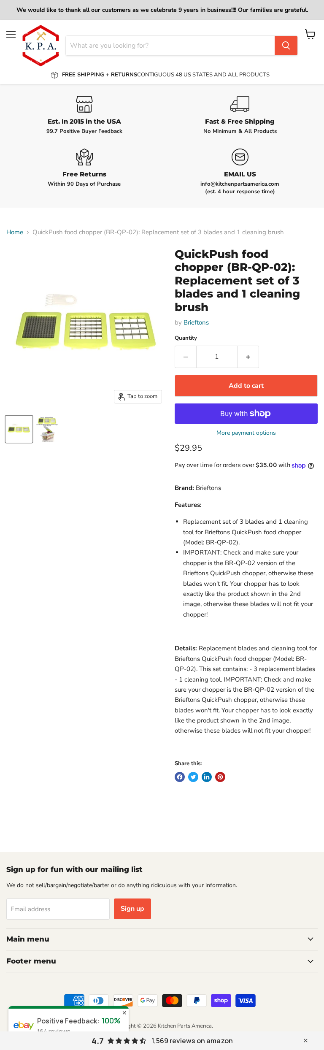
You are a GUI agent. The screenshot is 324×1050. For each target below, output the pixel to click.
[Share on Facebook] (180, 777)
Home (14, 232)
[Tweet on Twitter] (193, 777)
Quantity (186, 338)
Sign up (132, 908)
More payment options (246, 433)
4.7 (98, 1040)
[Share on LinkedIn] (207, 777)
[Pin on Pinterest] (220, 777)
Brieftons (196, 322)
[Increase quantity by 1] (248, 357)
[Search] (286, 45)
